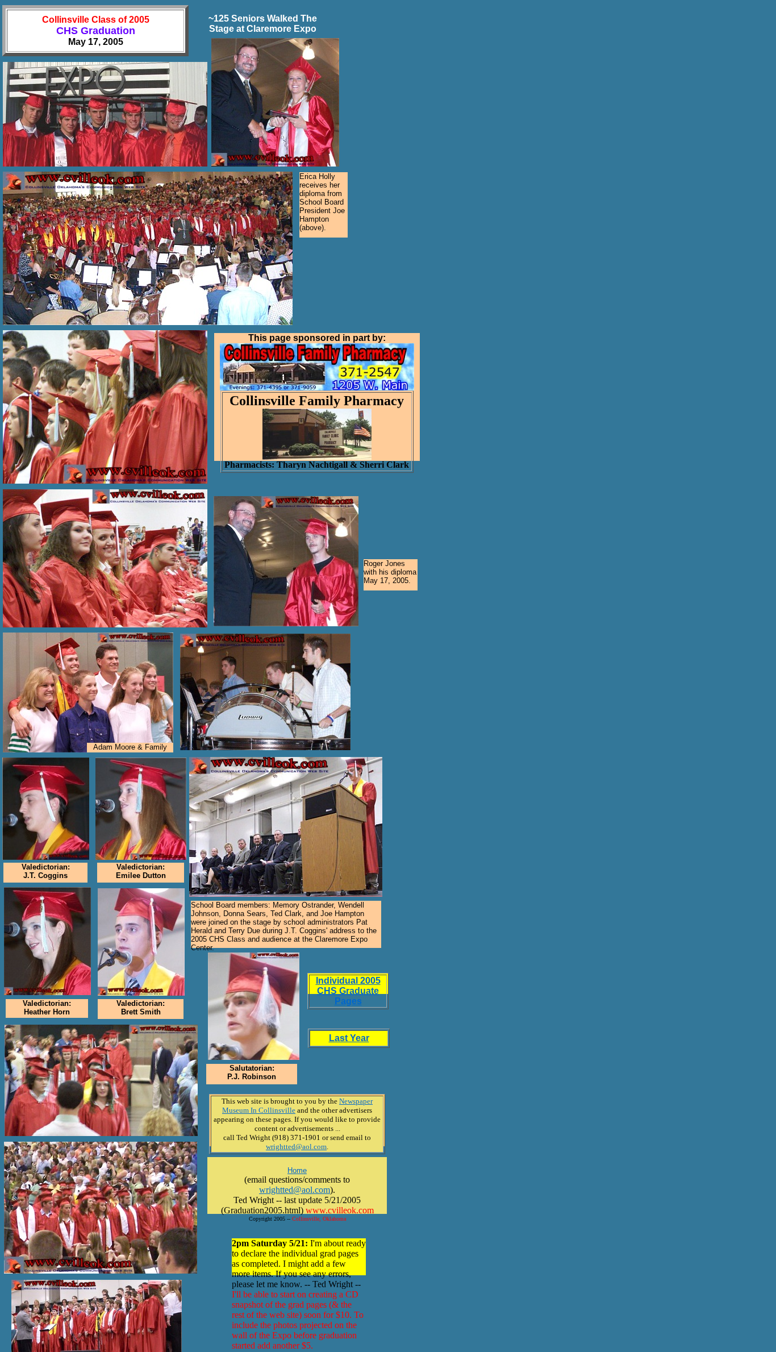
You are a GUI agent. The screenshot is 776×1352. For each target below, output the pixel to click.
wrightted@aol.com (294, 1190)
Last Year (349, 1038)
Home (297, 1170)
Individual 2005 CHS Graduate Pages (348, 991)
